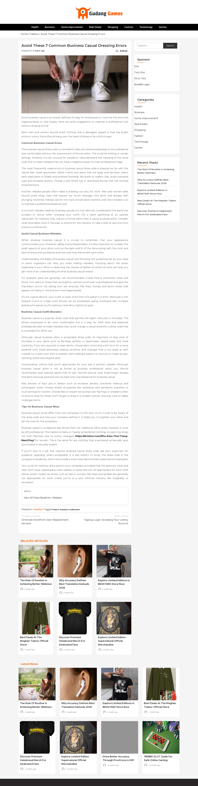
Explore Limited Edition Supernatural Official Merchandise (112, 641)
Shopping (113, 27)
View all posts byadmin (37, 497)
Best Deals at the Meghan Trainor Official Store (34, 641)
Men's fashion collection (66, 509)
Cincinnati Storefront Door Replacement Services (45, 520)
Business (50, 27)
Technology (146, 27)
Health (34, 27)
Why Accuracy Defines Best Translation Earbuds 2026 (74, 584)
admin (124, 51)
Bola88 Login (142, 84)
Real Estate (95, 27)
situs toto (140, 78)
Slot (136, 66)
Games (163, 27)
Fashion (129, 27)
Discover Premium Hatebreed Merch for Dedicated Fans (72, 641)
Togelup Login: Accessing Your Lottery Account (106, 520)
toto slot (139, 72)
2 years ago (39, 50)
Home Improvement (72, 27)
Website (57, 497)
